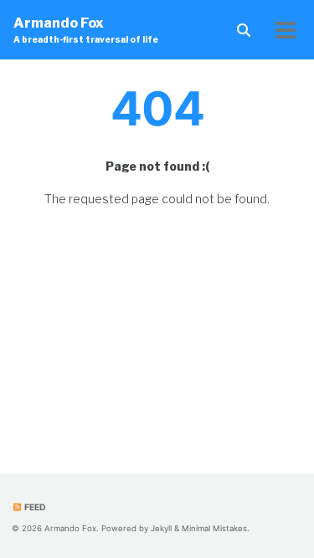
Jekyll (161, 528)
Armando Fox (85, 29)
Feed (34, 507)
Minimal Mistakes (214, 528)
